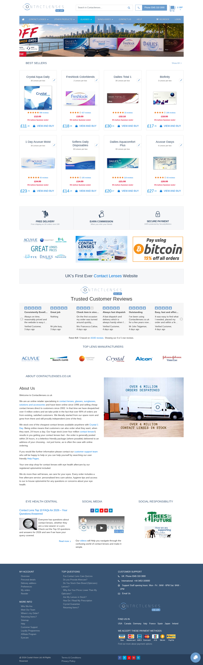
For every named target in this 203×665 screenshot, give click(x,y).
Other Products (63, 19)
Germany (137, 623)
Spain (160, 623)
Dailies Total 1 (122, 76)
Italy (145, 623)
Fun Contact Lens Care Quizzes (78, 576)
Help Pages (33, 458)
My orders (25, 590)
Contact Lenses (38, 19)
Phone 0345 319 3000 (154, 7)
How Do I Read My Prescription (77, 600)
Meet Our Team (28, 610)
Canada (127, 623)
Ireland (175, 623)
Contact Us (125, 19)
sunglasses (89, 401)
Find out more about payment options (135, 644)
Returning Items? (29, 617)
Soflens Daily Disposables (80, 143)
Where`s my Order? (30, 613)
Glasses (85, 19)
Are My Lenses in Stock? (74, 597)
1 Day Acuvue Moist (38, 141)
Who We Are (26, 606)
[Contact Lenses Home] (43, 7)
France (152, 623)
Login (178, 19)
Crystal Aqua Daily (38, 76)
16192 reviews (97, 338)
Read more (64, 541)
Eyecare (25, 637)
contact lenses (66, 401)
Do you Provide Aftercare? (75, 579)
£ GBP (180, 7)
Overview (25, 576)
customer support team (86, 451)
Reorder (164, 19)
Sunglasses (104, 19)
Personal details (28, 579)
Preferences (26, 586)
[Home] (22, 19)
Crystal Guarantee (71, 604)
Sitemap (25, 620)
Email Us (126, 593)
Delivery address (28, 583)
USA (120, 623)
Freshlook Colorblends (80, 76)
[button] (21, 319)
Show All (176, 63)
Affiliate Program (28, 634)
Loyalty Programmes (30, 631)
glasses (79, 401)
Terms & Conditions (71, 657)
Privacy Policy (68, 661)
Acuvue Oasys (165, 141)
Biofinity (165, 76)
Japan (167, 623)
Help (139, 19)
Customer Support (29, 627)
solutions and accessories (32, 404)
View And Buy (45, 126)
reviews (44, 113)
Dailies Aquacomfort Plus (122, 143)
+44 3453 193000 (142, 581)
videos (83, 540)
